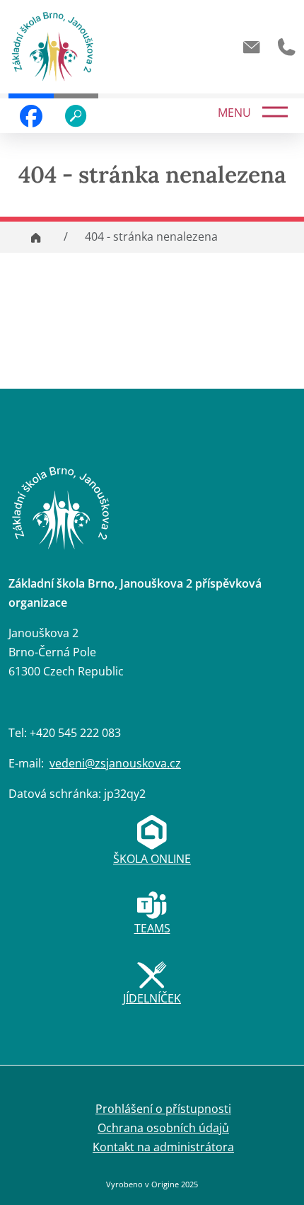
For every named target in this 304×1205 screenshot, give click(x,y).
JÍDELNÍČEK (152, 998)
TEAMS (152, 928)
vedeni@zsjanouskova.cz (115, 763)
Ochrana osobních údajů (163, 1128)
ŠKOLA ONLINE (152, 859)
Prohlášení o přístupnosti (163, 1109)
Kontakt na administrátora (163, 1147)
